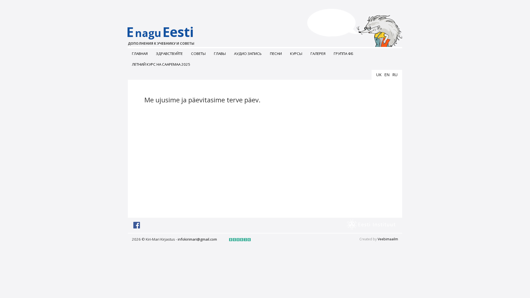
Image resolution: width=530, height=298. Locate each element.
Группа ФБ (343, 53)
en (386, 74)
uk (378, 74)
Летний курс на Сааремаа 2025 (161, 64)
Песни (276, 53)
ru (395, 74)
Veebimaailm (388, 239)
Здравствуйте (169, 53)
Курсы (296, 53)
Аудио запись (248, 53)
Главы (220, 53)
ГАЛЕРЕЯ (318, 53)
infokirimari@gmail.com (197, 239)
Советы (198, 53)
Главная (140, 53)
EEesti (160, 34)
